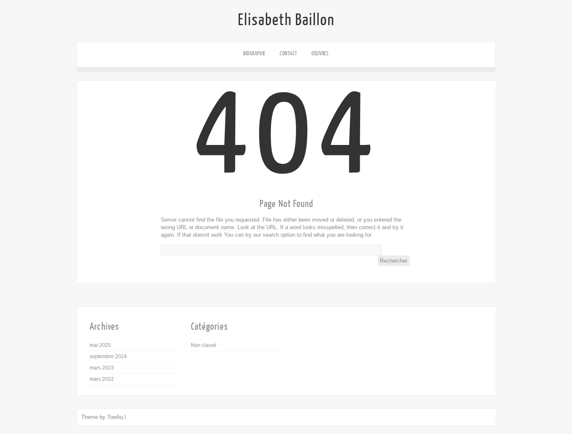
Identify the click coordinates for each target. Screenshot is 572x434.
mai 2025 (100, 345)
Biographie (254, 53)
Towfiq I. (117, 417)
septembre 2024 (108, 356)
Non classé (203, 345)
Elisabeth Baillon (286, 20)
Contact (288, 53)
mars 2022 (102, 379)
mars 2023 (102, 368)
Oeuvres (320, 53)
